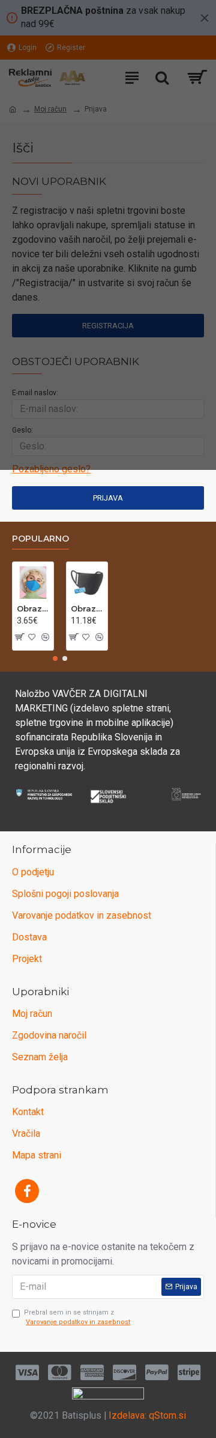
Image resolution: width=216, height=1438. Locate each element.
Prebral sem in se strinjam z (77, 1317)
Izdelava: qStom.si (147, 1415)
